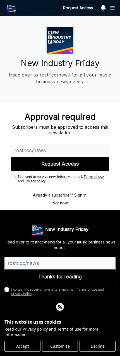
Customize (60, 346)
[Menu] (103, 7)
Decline (98, 346)
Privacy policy (35, 329)
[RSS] (60, 307)
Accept (22, 346)
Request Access (78, 7)
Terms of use (69, 329)
